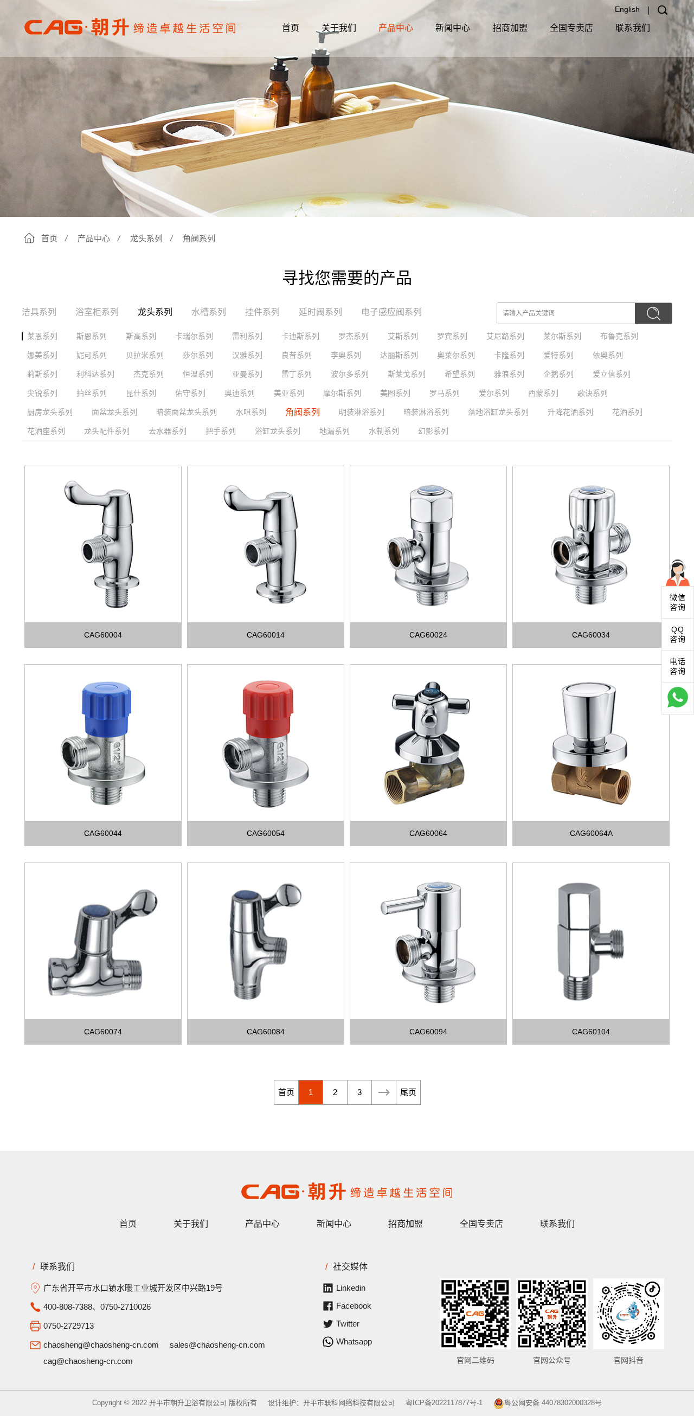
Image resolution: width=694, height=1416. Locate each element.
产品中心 (395, 28)
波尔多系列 (350, 374)
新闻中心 (452, 28)
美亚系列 (289, 393)
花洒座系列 (46, 431)
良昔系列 (296, 355)
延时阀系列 (320, 312)
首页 (290, 28)
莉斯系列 (42, 374)
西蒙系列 (543, 393)
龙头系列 (146, 238)
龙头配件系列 (107, 431)
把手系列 (220, 431)
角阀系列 (199, 238)
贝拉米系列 (145, 355)
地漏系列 (334, 431)
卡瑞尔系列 (194, 336)
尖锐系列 (42, 393)
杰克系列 (148, 374)
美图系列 (395, 393)
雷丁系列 (296, 374)
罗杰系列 (353, 336)
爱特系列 (558, 355)
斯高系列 (141, 336)
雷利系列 (247, 336)
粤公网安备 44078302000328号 (553, 1403)
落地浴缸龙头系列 (498, 412)
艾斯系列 (403, 336)
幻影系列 (433, 431)
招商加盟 (510, 28)
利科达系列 (95, 374)
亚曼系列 (247, 374)
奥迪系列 (239, 393)
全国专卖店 (571, 28)
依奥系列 (608, 355)
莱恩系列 (42, 336)
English (627, 9)
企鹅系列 (558, 374)
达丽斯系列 (399, 355)
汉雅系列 (247, 355)
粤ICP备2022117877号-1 (444, 1403)
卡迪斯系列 (300, 336)
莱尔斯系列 (562, 336)
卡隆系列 (509, 355)
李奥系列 (346, 355)
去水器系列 (168, 431)
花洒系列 (627, 412)
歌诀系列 (592, 393)
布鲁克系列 (619, 336)
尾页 (408, 1092)
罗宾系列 (452, 336)
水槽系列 (208, 312)
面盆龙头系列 (114, 412)
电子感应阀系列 (391, 312)
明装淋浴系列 (361, 412)
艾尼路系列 (505, 336)
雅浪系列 (509, 374)
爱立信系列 (612, 374)
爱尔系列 (494, 393)
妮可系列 (91, 355)
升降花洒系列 (570, 412)
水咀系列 (251, 412)
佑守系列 (190, 393)
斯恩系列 (91, 336)
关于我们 (339, 28)
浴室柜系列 (97, 312)
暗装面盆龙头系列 (186, 412)
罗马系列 (444, 393)
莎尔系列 (198, 355)
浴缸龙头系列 (277, 431)
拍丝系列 (91, 393)
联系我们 (632, 28)
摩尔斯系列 (342, 393)
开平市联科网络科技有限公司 (349, 1403)
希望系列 (460, 374)
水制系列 (384, 431)
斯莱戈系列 (407, 374)
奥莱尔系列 (456, 355)
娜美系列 (42, 355)
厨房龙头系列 (50, 412)
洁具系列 (39, 312)
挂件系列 (262, 312)
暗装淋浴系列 (426, 412)
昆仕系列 (141, 393)
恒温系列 (198, 374)
